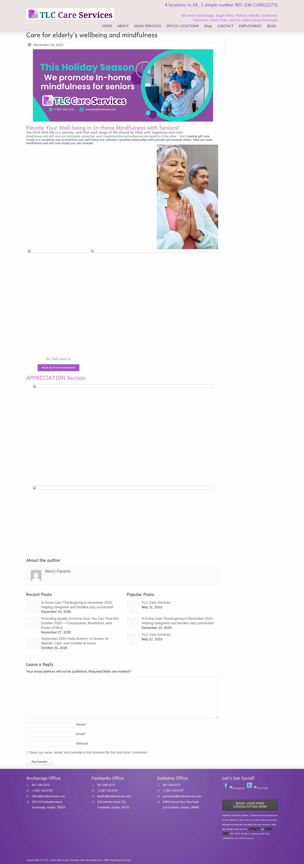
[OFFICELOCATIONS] (183, 26)
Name (81, 724)
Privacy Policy (254, 829)
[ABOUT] (123, 26)
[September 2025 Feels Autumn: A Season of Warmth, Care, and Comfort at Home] (32, 643)
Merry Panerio (58, 571)
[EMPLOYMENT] (250, 26)
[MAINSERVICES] (148, 26)
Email (81, 734)
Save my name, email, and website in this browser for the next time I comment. (89, 752)
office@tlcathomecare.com (48, 796)
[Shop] (208, 26)
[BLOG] (272, 26)
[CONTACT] (225, 26)
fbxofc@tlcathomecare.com (114, 796)
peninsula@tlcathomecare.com (182, 796)
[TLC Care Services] (133, 607)
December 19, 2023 (48, 45)
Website (82, 743)
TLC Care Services (156, 602)
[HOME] (107, 26)
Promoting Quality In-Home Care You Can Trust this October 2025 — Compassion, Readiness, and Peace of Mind (80, 623)
